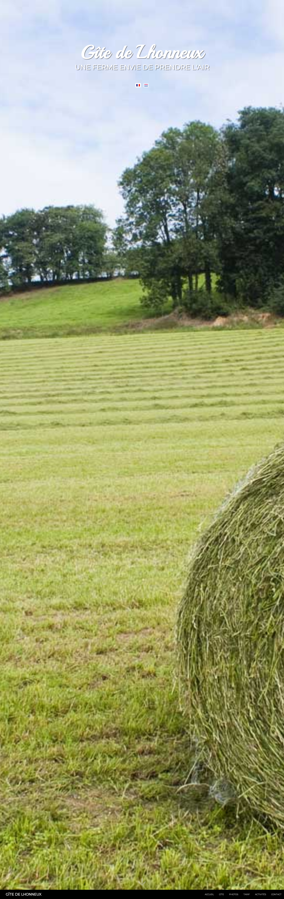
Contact (276, 894)
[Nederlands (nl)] (146, 85)
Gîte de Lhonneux (24, 894)
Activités (260, 894)
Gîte (221, 894)
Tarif (246, 894)
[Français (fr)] (138, 85)
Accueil (209, 894)
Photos (233, 894)
